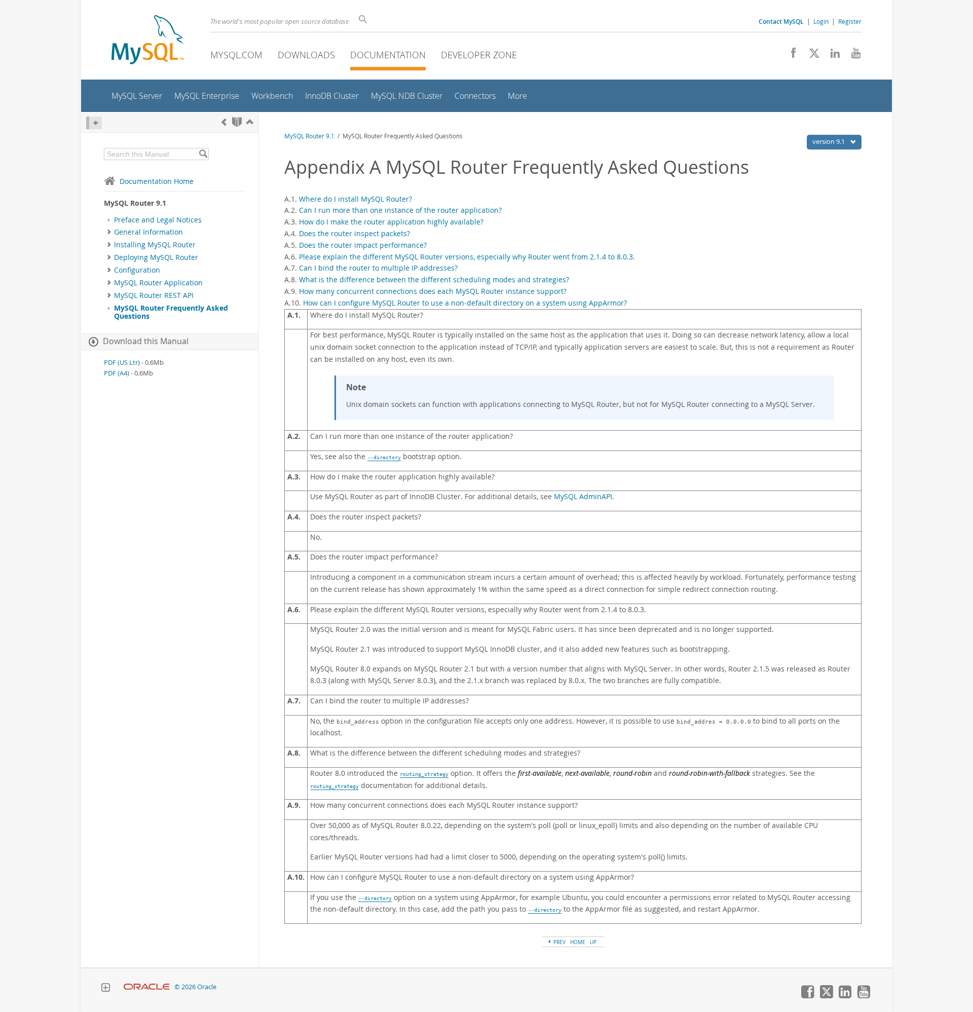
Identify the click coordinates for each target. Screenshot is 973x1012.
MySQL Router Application (158, 282)
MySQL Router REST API (154, 295)
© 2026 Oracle (195, 987)
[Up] (250, 122)
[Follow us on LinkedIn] (831, 55)
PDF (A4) (116, 373)
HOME (577, 942)
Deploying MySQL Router (156, 257)
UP (593, 942)
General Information (148, 232)
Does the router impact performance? (363, 245)
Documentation (388, 55)
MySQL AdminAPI (583, 496)
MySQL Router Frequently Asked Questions (171, 312)
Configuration (137, 270)
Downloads (306, 55)
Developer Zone (479, 55)
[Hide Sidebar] (94, 123)
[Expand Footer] (105, 988)
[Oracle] (147, 987)
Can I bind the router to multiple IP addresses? (378, 268)
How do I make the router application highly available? (391, 222)
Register (850, 21)
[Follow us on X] (810, 55)
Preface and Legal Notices (158, 219)
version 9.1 (829, 141)
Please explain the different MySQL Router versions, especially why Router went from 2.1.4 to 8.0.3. (467, 256)
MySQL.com (236, 55)
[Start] (237, 122)
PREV (559, 942)
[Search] (203, 154)
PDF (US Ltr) (122, 362)
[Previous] (224, 122)
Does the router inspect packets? (354, 233)
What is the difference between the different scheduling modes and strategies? (434, 279)
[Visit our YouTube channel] (852, 55)
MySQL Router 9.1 (309, 136)
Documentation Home (157, 181)
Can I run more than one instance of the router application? (400, 210)
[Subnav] (109, 232)
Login (821, 21)
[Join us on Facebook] (789, 55)
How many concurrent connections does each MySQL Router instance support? (433, 291)
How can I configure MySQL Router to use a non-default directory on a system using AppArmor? (465, 303)
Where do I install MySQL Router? (355, 199)
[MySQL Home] (147, 41)
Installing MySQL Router (155, 244)
